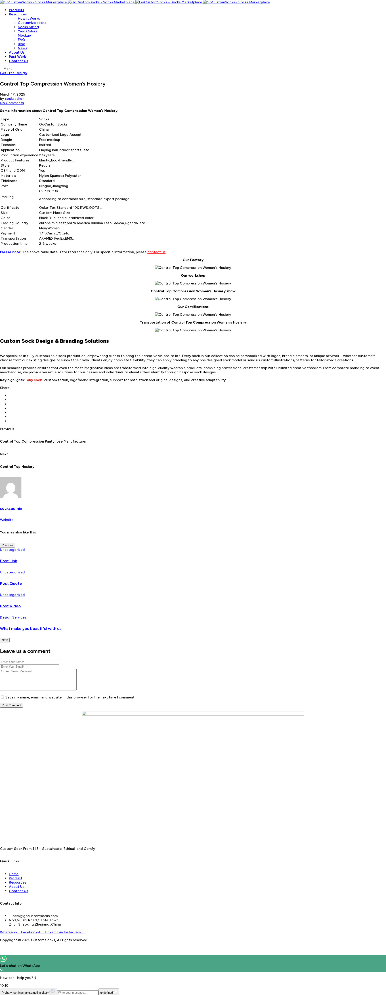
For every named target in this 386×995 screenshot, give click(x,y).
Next (5, 640)
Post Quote (11, 583)
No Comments (12, 103)
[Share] (371, 5)
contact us (156, 252)
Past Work (17, 56)
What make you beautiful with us (30, 628)
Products (16, 10)
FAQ (21, 40)
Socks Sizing (28, 27)
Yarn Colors (27, 31)
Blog (21, 44)
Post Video (10, 606)
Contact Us (18, 61)
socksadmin (15, 98)
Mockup (24, 35)
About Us (17, 52)
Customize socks (32, 23)
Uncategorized (12, 550)
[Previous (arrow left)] (8, 497)
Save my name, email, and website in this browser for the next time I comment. (70, 697)
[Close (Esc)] (381, 5)
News (22, 48)
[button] (13, 73)
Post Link (8, 560)
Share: (5, 388)
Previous (7, 545)
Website (6, 520)
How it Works (29, 18)
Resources (18, 14)
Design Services (13, 617)
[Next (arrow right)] (378, 497)
